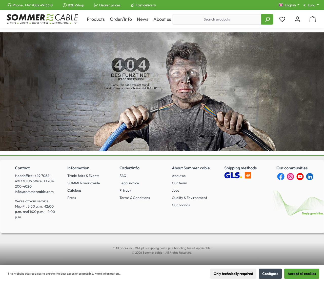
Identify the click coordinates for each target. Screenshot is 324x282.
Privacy (125, 190)
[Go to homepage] (42, 19)
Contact (22, 167)
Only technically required (233, 273)
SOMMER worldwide (83, 183)
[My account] (297, 19)
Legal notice (129, 183)
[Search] (267, 19)
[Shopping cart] (312, 19)
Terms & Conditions (134, 197)
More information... (108, 273)
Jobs (175, 190)
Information (78, 167)
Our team (179, 183)
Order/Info (129, 167)
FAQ (122, 175)
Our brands (181, 205)
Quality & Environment (189, 197)
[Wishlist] (282, 19)
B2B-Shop (76, 5)
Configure (270, 273)
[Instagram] (290, 176)
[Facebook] (280, 176)
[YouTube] (300, 176)
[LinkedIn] (309, 176)
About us (179, 175)
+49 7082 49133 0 (39, 5)
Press (71, 197)
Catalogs (74, 190)
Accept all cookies (302, 273)
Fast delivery (146, 5)
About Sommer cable (191, 167)
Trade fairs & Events (83, 175)
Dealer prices (109, 5)
